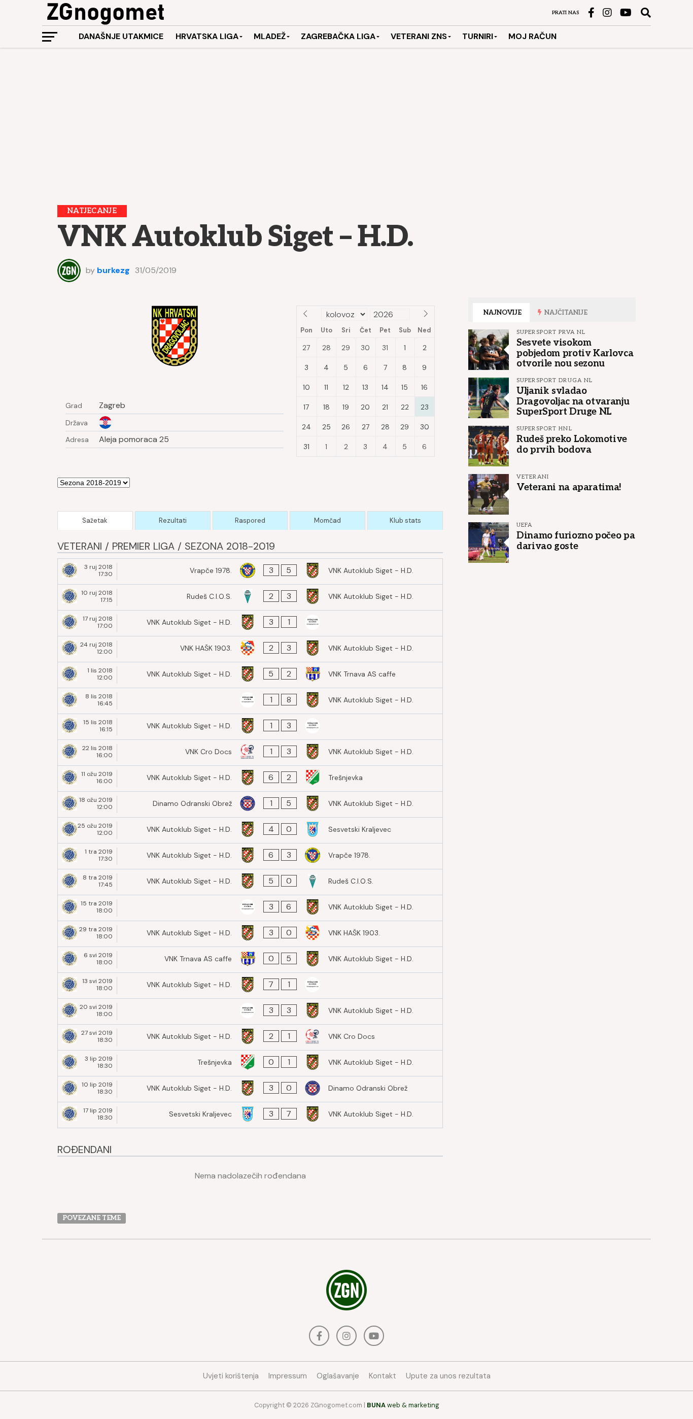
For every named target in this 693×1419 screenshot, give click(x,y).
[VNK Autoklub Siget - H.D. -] (250, 623)
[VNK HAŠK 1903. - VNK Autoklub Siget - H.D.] (250, 649)
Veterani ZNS (419, 36)
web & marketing (403, 1405)
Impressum (287, 1376)
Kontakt (382, 1376)
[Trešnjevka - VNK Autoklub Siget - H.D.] (250, 1063)
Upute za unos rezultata (448, 1376)
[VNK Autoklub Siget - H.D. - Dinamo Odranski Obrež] (250, 1089)
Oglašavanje (338, 1376)
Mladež (270, 36)
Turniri (477, 36)
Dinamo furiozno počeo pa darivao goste (575, 540)
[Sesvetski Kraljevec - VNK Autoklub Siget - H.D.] (250, 1115)
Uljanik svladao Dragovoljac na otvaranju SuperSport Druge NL (572, 401)
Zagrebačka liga (338, 36)
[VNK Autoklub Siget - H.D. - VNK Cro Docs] (250, 1037)
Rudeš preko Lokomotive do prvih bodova (571, 444)
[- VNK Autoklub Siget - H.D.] (250, 701)
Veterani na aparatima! (568, 487)
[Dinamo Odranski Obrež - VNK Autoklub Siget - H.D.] (250, 804)
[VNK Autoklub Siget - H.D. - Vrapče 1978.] (250, 856)
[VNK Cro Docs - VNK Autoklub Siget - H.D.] (250, 752)
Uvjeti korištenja (231, 1376)
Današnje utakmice (121, 36)
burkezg (113, 270)
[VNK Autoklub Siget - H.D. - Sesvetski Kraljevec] (250, 830)
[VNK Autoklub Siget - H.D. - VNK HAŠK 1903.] (250, 934)
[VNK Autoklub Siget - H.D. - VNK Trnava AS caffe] (250, 675)
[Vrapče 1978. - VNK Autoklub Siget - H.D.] (250, 571)
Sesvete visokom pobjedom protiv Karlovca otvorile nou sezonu (574, 352)
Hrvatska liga (207, 36)
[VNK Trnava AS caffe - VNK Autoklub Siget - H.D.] (250, 959)
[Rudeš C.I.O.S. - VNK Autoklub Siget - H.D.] (250, 597)
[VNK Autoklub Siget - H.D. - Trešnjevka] (250, 778)
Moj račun (532, 36)
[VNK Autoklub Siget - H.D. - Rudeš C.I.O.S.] (250, 882)
